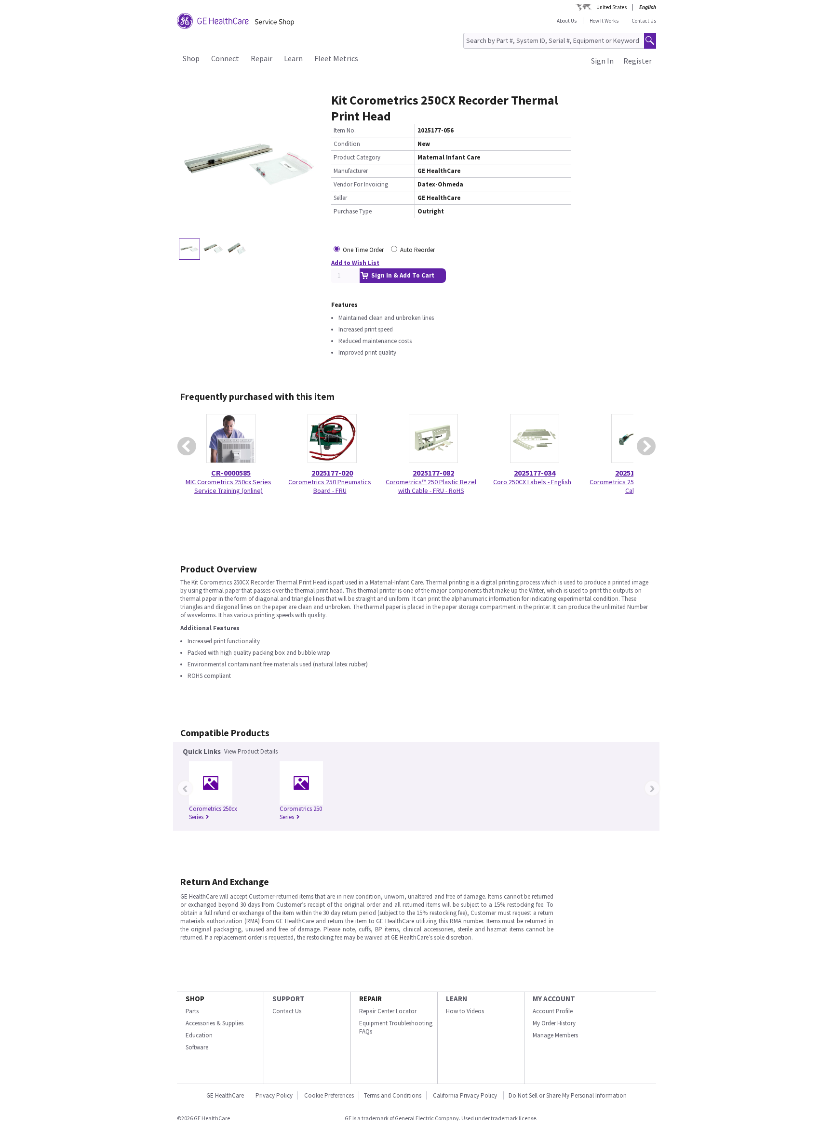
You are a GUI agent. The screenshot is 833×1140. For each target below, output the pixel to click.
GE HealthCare (225, 1095)
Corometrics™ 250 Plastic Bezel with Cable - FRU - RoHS (431, 486)
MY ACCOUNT (554, 998)
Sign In (602, 61)
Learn (293, 58)
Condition (347, 144)
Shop (191, 58)
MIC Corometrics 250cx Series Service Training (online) (228, 486)
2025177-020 (332, 472)
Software (197, 1047)
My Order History (554, 1023)
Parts (192, 1011)
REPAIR (370, 998)
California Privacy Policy (465, 1095)
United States (611, 7)
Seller (340, 198)
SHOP (195, 998)
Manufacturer (351, 171)
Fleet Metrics (336, 58)
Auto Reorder (417, 250)
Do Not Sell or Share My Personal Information (568, 1095)
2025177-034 (534, 472)
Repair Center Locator (387, 1011)
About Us (567, 20)
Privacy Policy (274, 1095)
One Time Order (363, 250)
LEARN (456, 998)
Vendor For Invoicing (361, 184)
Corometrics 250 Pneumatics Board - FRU (329, 486)
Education (199, 1035)
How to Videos (465, 1011)
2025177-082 (433, 472)
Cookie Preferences (329, 1095)
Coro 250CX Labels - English (532, 481)
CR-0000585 (231, 472)
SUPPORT (288, 998)
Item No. (345, 130)
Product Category (357, 157)
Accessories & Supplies (214, 1023)
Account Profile (553, 1011)
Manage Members (555, 1035)
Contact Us (643, 20)
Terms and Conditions (392, 1095)
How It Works (604, 20)
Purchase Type (353, 211)
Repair (261, 58)
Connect (225, 58)
